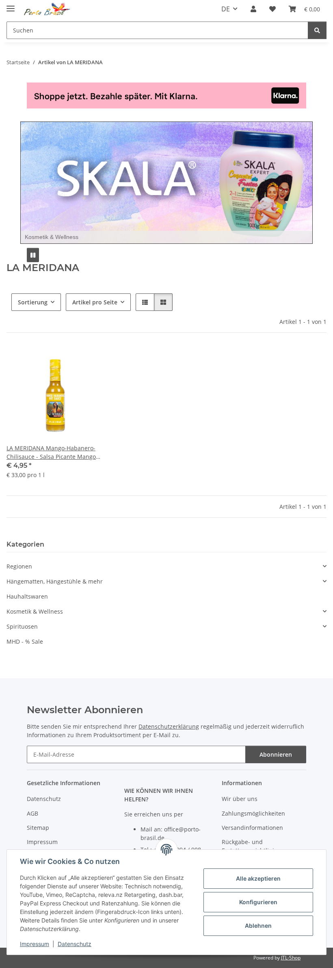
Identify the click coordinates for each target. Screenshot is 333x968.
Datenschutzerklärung (168, 726)
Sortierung (33, 302)
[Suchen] (317, 30)
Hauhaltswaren (27, 596)
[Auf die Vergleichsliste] (69, 360)
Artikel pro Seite (94, 302)
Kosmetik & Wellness (34, 611)
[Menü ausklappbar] (10, 5)
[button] (253, 9)
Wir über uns (239, 799)
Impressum (34, 943)
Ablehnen (258, 925)
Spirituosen (22, 626)
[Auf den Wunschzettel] (90, 360)
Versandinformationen (252, 827)
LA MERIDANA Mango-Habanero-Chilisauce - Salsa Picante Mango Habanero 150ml (51, 452)
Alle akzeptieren (258, 878)
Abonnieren (275, 754)
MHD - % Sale (24, 641)
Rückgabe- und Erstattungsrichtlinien (251, 846)
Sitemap (38, 827)
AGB (32, 813)
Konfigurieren (258, 902)
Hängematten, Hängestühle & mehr (54, 581)
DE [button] (225, 8)
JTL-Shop (291, 957)
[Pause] (33, 255)
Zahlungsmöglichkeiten (253, 813)
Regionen (19, 566)
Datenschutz (74, 943)
